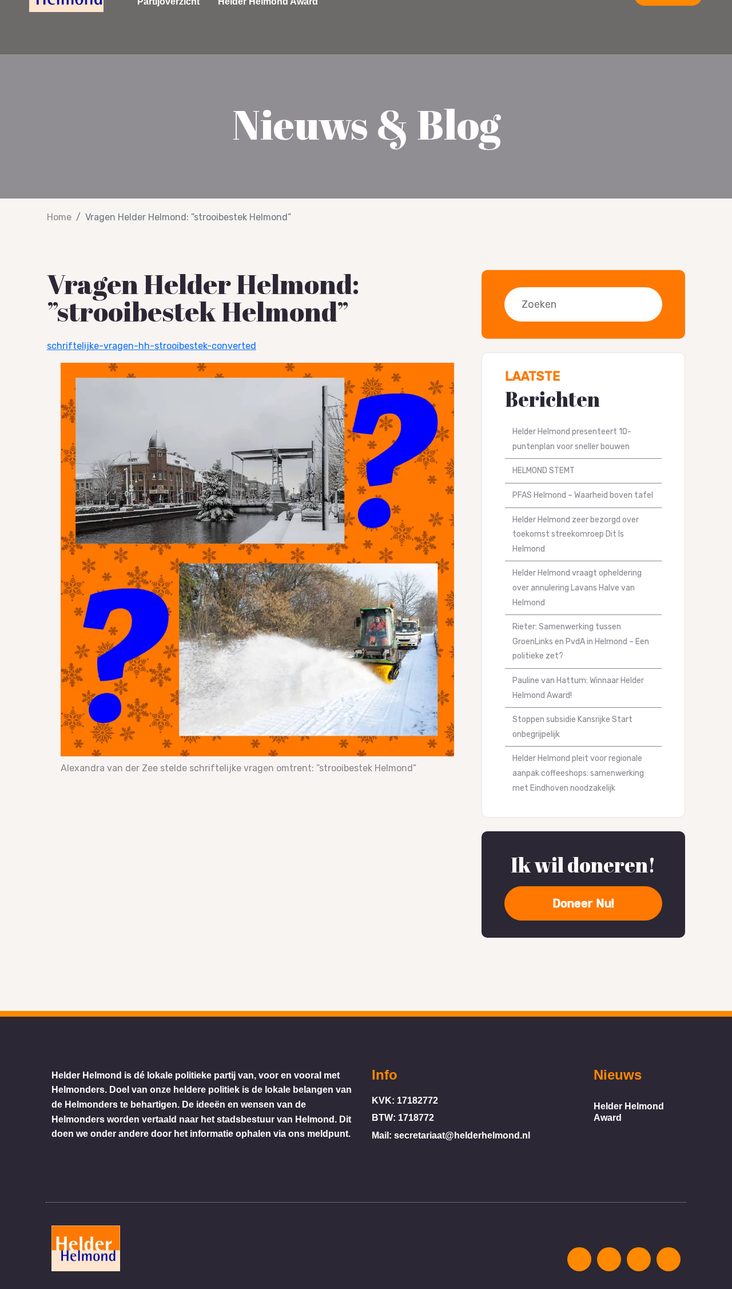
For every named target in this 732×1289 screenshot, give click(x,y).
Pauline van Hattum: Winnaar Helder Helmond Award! (578, 688)
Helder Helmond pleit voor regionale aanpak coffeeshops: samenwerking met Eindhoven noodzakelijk (578, 772)
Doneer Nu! (583, 903)
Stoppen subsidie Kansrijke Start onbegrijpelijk (572, 727)
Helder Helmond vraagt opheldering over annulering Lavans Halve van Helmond (577, 587)
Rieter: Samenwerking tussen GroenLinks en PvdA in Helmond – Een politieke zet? (580, 641)
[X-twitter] (639, 1259)
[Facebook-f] (609, 1259)
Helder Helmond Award (629, 1112)
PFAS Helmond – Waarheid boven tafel (582, 495)
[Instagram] (579, 1259)
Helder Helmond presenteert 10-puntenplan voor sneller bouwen (571, 439)
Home (59, 217)
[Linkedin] (669, 1259)
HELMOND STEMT (543, 470)
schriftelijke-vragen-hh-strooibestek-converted (151, 345)
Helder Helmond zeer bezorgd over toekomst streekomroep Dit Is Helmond (575, 534)
